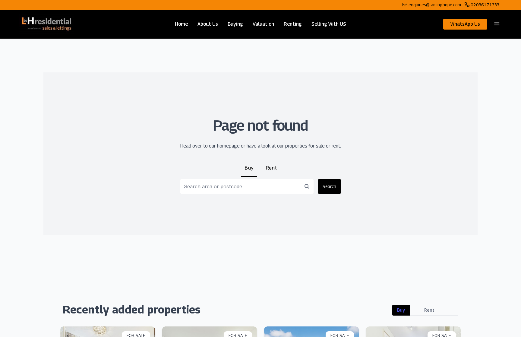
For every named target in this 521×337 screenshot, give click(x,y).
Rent (271, 168)
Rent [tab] (429, 310)
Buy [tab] (401, 310)
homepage (228, 146)
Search (329, 186)
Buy (249, 168)
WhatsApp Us (465, 24)
